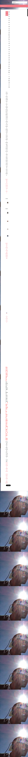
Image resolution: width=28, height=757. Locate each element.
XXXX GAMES (7, 481)
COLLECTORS (7, 465)
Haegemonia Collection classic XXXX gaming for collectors (9, 49)
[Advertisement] (15, 33)
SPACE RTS (7, 470)
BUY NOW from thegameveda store (7, 186)
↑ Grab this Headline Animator (7, 319)
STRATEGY (7, 476)
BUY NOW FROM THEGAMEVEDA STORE (7, 251)
